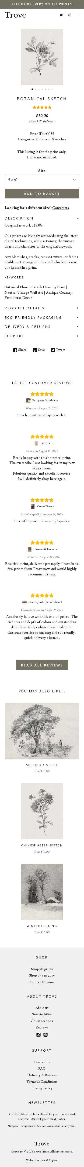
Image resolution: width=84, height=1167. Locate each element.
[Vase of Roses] (33, 506)
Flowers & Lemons (45, 549)
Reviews (42, 1027)
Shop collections (42, 982)
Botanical (43, 139)
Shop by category (42, 975)
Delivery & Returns (42, 1075)
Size (42, 171)
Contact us (60, 208)
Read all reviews (42, 665)
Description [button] (19, 218)
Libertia (45, 443)
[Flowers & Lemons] (30, 549)
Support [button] (14, 336)
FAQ (42, 1069)
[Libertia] (37, 443)
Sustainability (42, 1014)
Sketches (59, 139)
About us (42, 1008)
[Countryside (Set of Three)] (25, 602)
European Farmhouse (45, 400)
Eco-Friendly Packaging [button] (33, 317)
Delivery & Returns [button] (28, 326)
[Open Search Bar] (69, 15)
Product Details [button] (25, 308)
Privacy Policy (42, 1088)
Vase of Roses (45, 506)
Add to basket (42, 193)
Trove (15, 15)
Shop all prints (42, 969)
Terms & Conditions (42, 1082)
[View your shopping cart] (61, 15)
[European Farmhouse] (29, 400)
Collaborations (42, 1021)
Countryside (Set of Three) (45, 602)
